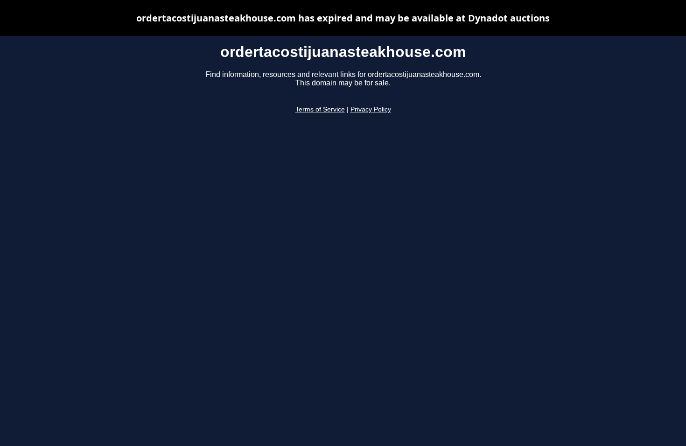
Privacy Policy (370, 109)
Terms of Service (320, 109)
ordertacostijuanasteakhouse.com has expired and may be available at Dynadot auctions (343, 18)
